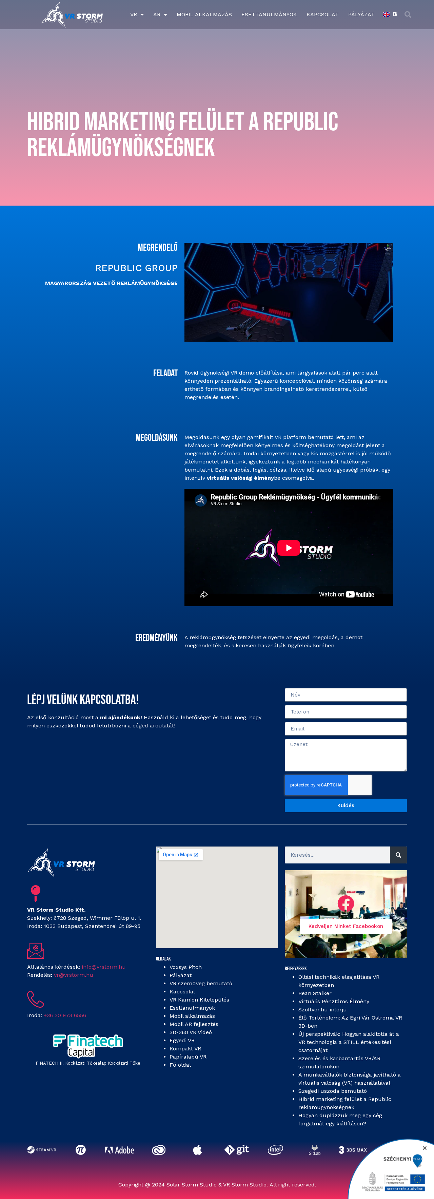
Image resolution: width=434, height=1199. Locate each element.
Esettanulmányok (269, 14)
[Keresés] (398, 854)
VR (133, 14)
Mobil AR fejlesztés (194, 1024)
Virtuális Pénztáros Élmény (333, 1001)
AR (156, 14)
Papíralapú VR (188, 1056)
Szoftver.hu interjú (322, 1009)
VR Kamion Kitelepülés (199, 999)
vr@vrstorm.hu (73, 975)
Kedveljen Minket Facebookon (346, 926)
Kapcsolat (323, 14)
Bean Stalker (315, 993)
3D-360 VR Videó (191, 1032)
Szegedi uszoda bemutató (332, 1091)
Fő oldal (180, 1065)
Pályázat (361, 14)
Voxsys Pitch (186, 967)
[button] (408, 14)
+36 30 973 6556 (65, 1015)
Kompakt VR (185, 1048)
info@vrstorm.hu (104, 967)
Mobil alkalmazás (204, 14)
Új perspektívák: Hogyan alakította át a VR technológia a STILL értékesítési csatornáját (348, 1042)
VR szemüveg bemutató (201, 983)
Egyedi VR (182, 1040)
